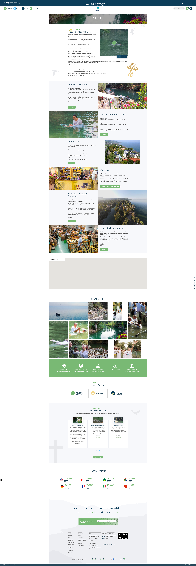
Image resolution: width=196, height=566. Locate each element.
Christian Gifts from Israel (95, 536)
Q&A (106, 12)
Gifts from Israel (92, 542)
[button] (179, 8)
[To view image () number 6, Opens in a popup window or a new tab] (78, 330)
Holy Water (80, 537)
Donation (80, 543)
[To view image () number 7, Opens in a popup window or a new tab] (108, 330)
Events (111, 12)
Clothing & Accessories (94, 538)
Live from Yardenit (82, 539)
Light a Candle (81, 545)
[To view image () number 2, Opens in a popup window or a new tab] (98, 311)
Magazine (100, 12)
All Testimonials (98, 457)
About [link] (74, 12)
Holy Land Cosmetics (93, 545)
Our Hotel (71, 163)
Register (183, 3)
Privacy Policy (71, 544)
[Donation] (194, 285)
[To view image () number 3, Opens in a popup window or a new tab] (117, 311)
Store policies (71, 542)
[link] (186, 3)
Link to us (70, 540)
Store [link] (87, 12)
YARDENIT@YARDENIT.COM (111, 535)
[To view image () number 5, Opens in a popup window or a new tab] (59, 339)
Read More (72, 221)
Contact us (72, 107)
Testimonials (118, 12)
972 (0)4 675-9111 (110, 536)
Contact (126, 12)
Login (179, 3)
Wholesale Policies (72, 548)
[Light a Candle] (194, 288)
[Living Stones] (194, 283)
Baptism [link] (94, 12)
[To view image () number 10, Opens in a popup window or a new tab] (127, 348)
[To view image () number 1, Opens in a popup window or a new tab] (68, 311)
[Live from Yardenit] (194, 280)
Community (81, 12)
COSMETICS (91, 540)
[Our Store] (194, 277)
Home (68, 12)
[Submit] (115, 521)
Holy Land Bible (92, 543)
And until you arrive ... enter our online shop (110, 186)
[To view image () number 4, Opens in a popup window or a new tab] (137, 320)
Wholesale (70, 539)
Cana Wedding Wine (93, 535)
